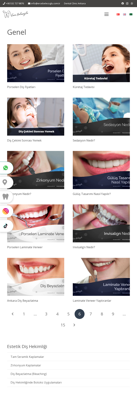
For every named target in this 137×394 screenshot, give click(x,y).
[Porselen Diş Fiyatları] (35, 63)
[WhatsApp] (132, 3)
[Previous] (13, 314)
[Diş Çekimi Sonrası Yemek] (35, 117)
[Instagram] (127, 3)
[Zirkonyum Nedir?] (35, 170)
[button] (106, 14)
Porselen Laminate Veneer (25, 247)
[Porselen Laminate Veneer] (35, 223)
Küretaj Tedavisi (83, 87)
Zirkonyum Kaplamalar (26, 365)
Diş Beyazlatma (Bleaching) (29, 374)
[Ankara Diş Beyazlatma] (35, 277)
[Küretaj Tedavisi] (101, 63)
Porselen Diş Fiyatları (21, 87)
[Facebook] (122, 3)
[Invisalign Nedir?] (101, 223)
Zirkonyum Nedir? (19, 194)
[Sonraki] (74, 325)
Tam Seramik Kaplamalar (27, 357)
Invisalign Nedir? (84, 247)
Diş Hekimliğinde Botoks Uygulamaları (36, 382)
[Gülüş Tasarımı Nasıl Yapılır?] (101, 170)
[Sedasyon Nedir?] (101, 117)
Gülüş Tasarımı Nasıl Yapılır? (92, 194)
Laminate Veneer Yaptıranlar (92, 301)
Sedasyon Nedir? (84, 140)
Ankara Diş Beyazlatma (22, 301)
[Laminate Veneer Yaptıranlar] (101, 277)
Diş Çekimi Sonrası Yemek (24, 140)
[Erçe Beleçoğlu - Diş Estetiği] (15, 14)
